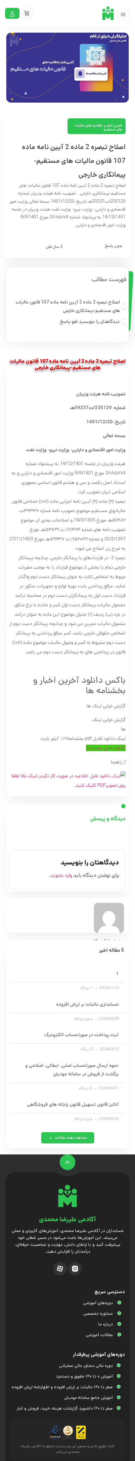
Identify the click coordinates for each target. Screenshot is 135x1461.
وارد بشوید (61, 875)
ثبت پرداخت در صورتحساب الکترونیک (81, 1034)
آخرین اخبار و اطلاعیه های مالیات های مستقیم (98, 127)
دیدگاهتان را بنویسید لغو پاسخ (90, 321)
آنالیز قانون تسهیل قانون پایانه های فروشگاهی (73, 1104)
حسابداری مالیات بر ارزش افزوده (87, 1004)
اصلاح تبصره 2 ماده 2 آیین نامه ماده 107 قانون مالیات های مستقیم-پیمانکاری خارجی (68, 306)
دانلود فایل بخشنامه (106, 748)
